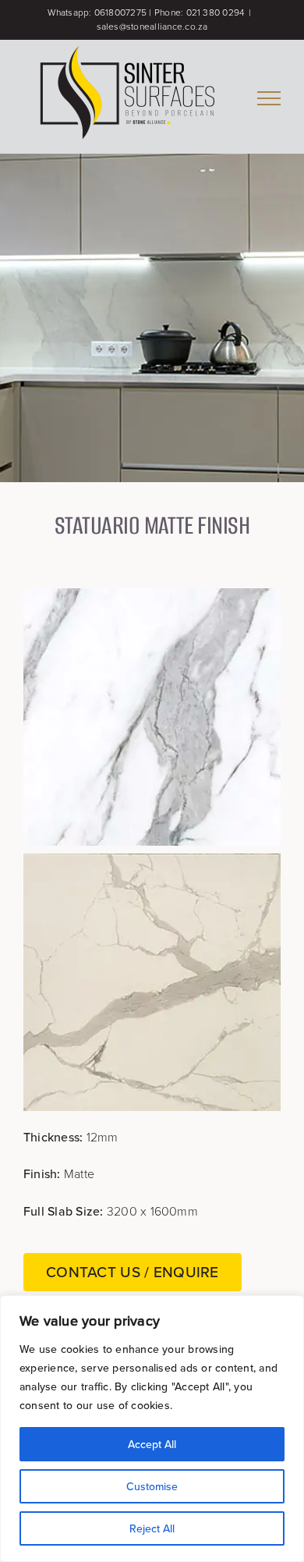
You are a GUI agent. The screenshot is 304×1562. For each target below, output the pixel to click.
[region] (152, 1428)
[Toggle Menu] (269, 98)
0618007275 (120, 12)
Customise (152, 1486)
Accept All (152, 1444)
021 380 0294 (215, 12)
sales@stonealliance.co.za (152, 27)
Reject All (152, 1528)
